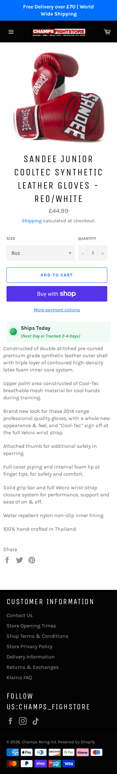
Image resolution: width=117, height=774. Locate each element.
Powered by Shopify (76, 741)
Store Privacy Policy (29, 646)
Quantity (87, 238)
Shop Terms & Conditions (37, 636)
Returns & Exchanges (32, 667)
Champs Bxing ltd (39, 741)
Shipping (32, 221)
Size (10, 238)
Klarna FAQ (19, 677)
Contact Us (19, 615)
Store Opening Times (31, 626)
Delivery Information (30, 657)
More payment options (57, 310)
